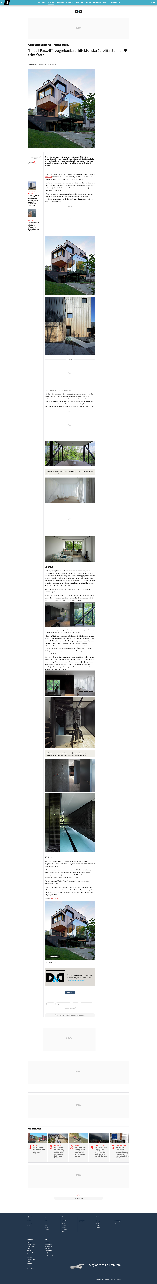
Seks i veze (64, 1225)
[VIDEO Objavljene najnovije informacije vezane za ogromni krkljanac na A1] (37, 1138)
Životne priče (64, 1229)
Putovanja (64, 1227)
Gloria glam (29, 1257)
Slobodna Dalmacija (31, 1244)
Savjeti (88, 2)
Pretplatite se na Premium (104, 1265)
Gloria (28, 1255)
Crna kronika (30, 1224)
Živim (28, 1261)
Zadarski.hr (29, 1263)
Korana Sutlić (33, 64)
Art (97, 1220)
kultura (98, 1216)
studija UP (48, 177)
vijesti (29, 1216)
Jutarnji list (29, 1242)
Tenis (46, 1225)
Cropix (28, 1267)
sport (46, 1216)
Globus (28, 1248)
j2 (62, 1216)
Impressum (47, 1242)
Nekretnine (60, 2)
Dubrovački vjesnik (31, 1259)
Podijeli (31, 162)
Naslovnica (41, 2)
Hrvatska (29, 1220)
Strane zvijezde (117, 1222)
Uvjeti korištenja (48, 1244)
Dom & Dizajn (30, 1252)
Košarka (46, 1224)
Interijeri (51, 2)
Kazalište (98, 1227)
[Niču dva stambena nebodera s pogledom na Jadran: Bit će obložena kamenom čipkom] (33, 213)
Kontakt (46, 1254)
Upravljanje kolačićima (49, 1255)
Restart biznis (82, 1220)
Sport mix (47, 1229)
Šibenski (29, 1265)
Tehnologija (64, 1220)
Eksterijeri (97, 2)
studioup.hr (54, 898)
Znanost (63, 1222)
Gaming (63, 1231)
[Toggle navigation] (1, 2)
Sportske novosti (30, 1246)
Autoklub (29, 1250)
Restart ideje (81, 1222)
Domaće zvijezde (117, 1220)
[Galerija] (61, 108)
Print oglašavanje (48, 1252)
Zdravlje (63, 1224)
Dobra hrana (30, 1254)
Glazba (97, 1225)
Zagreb (28, 1225)
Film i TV (98, 1222)
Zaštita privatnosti (48, 1246)
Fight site (46, 1227)
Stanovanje (79, 2)
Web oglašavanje (48, 1250)
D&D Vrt (105, 2)
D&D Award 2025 (115, 2)
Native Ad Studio (31, 1268)
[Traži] (154, 2)
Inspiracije (69, 2)
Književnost (98, 1224)
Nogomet (47, 1222)
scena (116, 1216)
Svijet (28, 1222)
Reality (115, 1224)
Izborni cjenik (47, 1248)
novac (81, 1216)
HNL (46, 1220)
